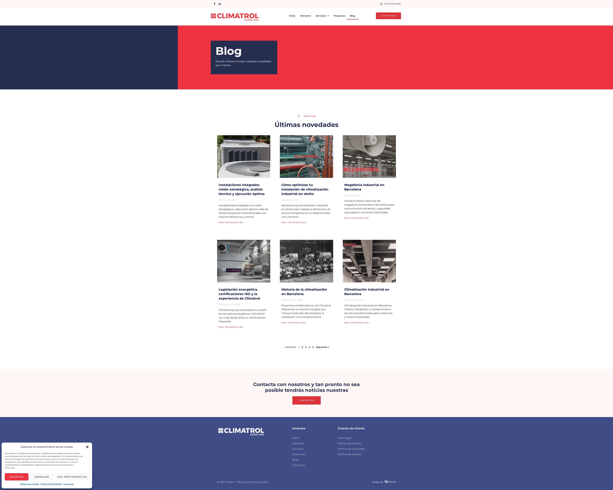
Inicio (292, 15)
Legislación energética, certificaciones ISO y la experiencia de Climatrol (239, 294)
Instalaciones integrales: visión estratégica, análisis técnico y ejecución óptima (242, 189)
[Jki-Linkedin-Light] (220, 4)
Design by (377, 482)
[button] (87, 446)
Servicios (321, 15)
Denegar (41, 476)
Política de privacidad (51, 484)
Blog (352, 15)
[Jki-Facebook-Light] (214, 4)
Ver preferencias (72, 476)
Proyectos (339, 15)
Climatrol (305, 15)
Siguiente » (322, 347)
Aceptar (16, 476)
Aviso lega (68, 484)
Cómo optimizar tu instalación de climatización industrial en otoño (304, 189)
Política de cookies (29, 484)
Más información (231, 222)
